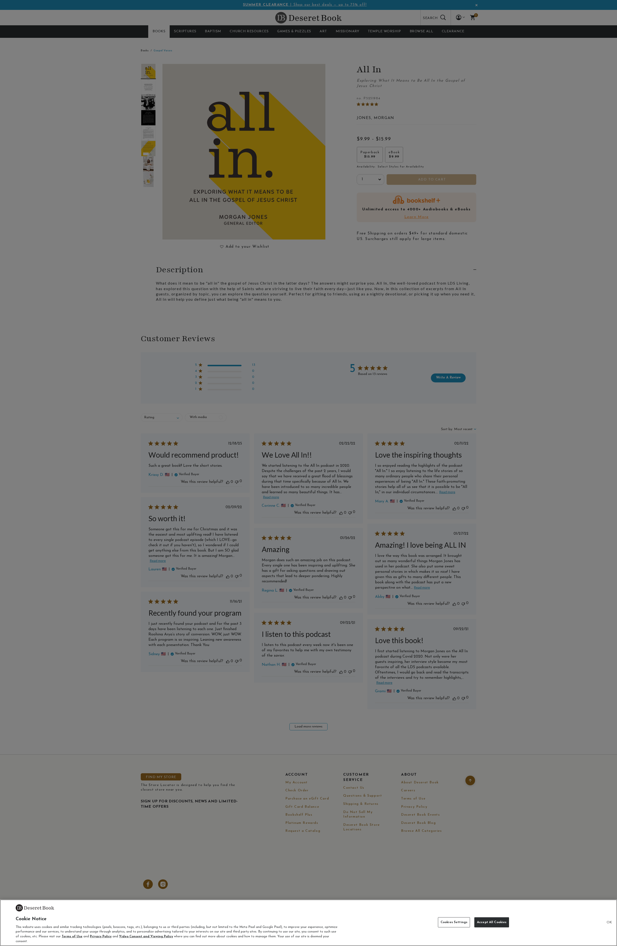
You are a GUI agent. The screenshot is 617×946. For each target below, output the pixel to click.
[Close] (609, 922)
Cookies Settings (454, 922)
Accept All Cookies (491, 922)
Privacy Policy (101, 936)
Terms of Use (72, 936)
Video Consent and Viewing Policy (146, 936)
